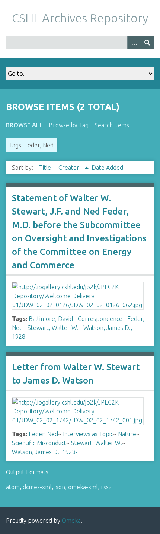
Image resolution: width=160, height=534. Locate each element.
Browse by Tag (69, 125)
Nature (127, 434)
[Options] (134, 42)
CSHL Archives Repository (80, 18)
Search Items (112, 125)
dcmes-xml (37, 487)
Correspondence (100, 318)
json (60, 487)
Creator (69, 167)
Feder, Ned (43, 434)
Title (45, 167)
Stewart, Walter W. (53, 327)
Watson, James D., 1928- (45, 452)
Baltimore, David (51, 318)
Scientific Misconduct (39, 443)
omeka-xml (83, 487)
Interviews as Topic (88, 434)
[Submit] (147, 42)
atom (13, 487)
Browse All (24, 125)
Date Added (107, 167)
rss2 (106, 487)
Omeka (71, 520)
